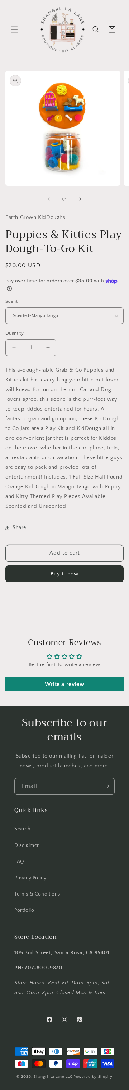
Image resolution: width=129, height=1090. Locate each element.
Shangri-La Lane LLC (53, 1077)
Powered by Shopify (93, 1077)
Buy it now (64, 574)
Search (22, 829)
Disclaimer (26, 845)
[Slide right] (80, 199)
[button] (14, 29)
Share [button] (19, 527)
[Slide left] (49, 199)
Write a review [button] (64, 684)
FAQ (19, 862)
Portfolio (24, 910)
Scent (11, 301)
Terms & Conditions (37, 894)
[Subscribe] (106, 786)
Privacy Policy (30, 878)
